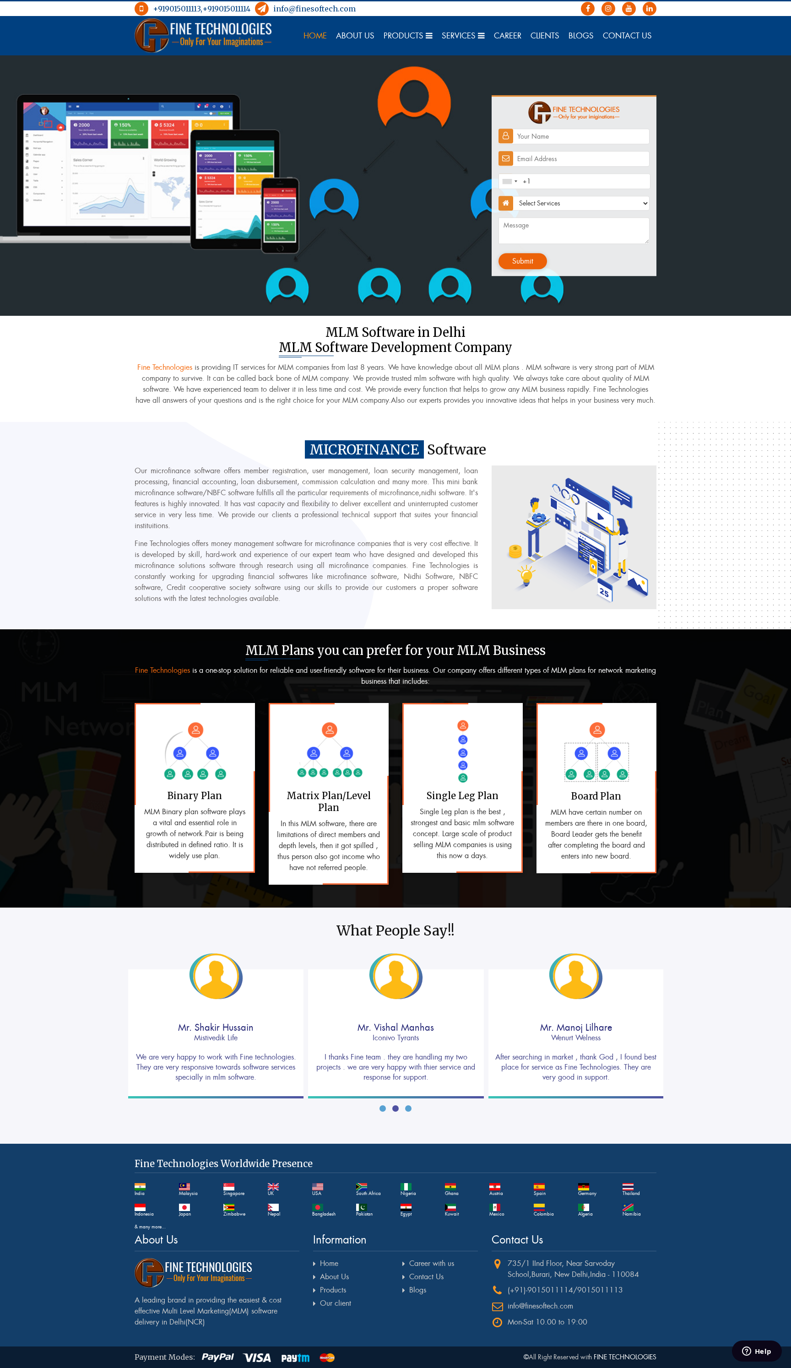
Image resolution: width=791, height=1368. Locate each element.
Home (315, 36)
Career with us (431, 1263)
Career (507, 36)
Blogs (581, 36)
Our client (335, 1303)
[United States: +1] (509, 181)
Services (460, 36)
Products (405, 36)
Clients (545, 36)
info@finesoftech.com (314, 8)
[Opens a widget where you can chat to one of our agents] (756, 1352)
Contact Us (627, 36)
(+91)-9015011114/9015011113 (565, 1290)
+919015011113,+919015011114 (201, 8)
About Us (355, 36)
